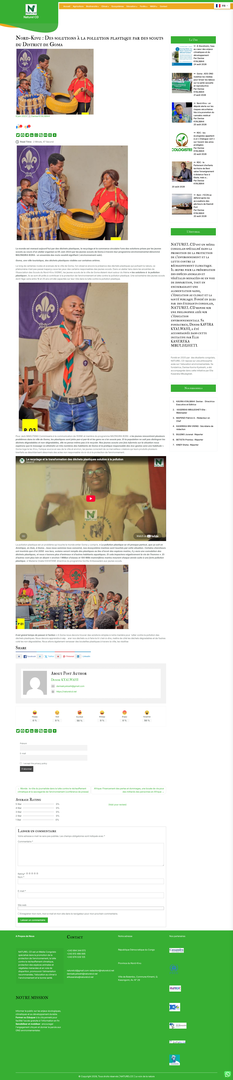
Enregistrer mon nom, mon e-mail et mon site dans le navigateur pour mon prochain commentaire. (69, 913)
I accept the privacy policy (35, 763)
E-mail (23, 753)
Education (131, 6)
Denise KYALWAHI (40, 116)
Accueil (66, 6)
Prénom (23, 743)
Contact (163, 6)
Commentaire (25, 841)
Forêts (143, 6)
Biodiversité (91, 6)
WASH (153, 6)
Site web (22, 905)
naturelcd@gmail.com (78, 970)
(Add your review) (117, 804)
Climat (104, 6)
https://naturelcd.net (66, 691)
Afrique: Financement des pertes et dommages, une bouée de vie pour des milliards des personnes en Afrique (129, 790)
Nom (21, 877)
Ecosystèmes (118, 6)
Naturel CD (31, 17)
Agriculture (78, 6)
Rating (21, 873)
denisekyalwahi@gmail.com (70, 686)
